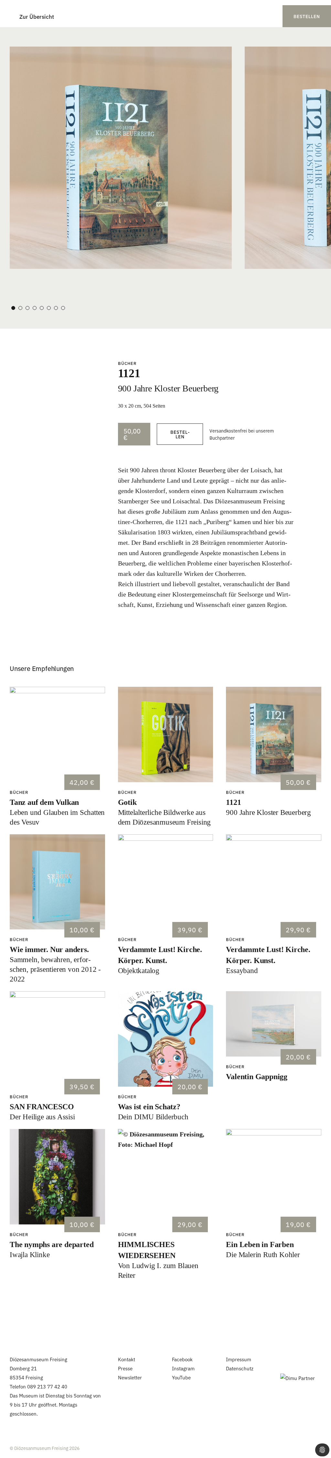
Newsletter (130, 1377)
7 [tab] (56, 308)
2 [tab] (20, 308)
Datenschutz (239, 1368)
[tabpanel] (120, 158)
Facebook (182, 1359)
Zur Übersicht (36, 16)
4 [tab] (35, 308)
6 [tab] (49, 308)
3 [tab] (27, 308)
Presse (125, 1368)
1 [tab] (13, 308)
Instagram (183, 1368)
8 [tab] (63, 308)
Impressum (238, 1359)
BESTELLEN (307, 16)
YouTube (181, 1377)
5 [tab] (42, 308)
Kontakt (126, 1359)
